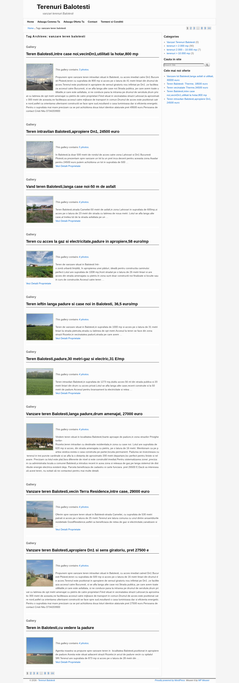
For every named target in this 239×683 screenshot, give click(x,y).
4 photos (84, 202)
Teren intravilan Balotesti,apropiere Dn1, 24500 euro (72, 131)
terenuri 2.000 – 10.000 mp (182, 49)
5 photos (84, 147)
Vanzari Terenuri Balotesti (181, 42)
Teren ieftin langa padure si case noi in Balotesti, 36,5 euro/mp (82, 304)
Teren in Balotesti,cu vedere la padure (60, 628)
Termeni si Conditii (112, 21)
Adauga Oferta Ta (74, 21)
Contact (92, 21)
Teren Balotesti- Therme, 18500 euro (187, 83)
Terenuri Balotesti (63, 6)
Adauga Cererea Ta (48, 21)
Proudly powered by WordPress (170, 680)
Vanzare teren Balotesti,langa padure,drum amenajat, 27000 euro (84, 414)
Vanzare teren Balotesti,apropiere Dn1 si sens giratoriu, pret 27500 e (87, 550)
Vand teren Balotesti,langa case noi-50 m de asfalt (71, 186)
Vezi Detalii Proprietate (67, 166)
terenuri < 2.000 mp (178, 45)
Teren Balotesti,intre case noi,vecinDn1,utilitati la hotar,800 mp (82, 54)
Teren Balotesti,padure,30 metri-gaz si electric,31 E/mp (75, 359)
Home (30, 21)
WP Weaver (203, 680)
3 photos (84, 69)
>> (209, 28)
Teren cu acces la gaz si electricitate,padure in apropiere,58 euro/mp (87, 241)
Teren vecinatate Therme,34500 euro (187, 87)
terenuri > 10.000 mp (178, 53)
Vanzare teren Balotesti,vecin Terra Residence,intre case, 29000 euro (87, 491)
